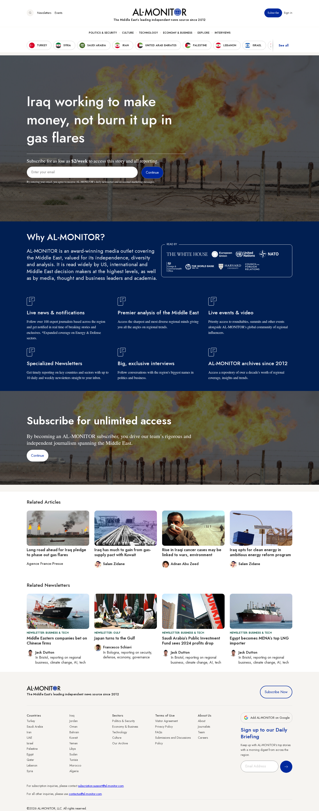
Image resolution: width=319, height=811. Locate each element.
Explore (203, 32)
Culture (128, 32)
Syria (30, 771)
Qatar (30, 760)
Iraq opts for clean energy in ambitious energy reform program (260, 552)
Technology (148, 32)
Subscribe (273, 13)
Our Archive (120, 743)
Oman (73, 726)
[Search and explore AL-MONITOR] (30, 12)
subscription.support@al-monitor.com (101, 786)
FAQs (158, 732)
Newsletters (44, 13)
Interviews (222, 32)
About (201, 721)
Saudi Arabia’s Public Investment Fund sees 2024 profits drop (191, 640)
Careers (203, 737)
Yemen (73, 743)
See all (284, 45)
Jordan (73, 721)
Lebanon (32, 765)
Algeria (74, 771)
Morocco (75, 765)
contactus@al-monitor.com (85, 794)
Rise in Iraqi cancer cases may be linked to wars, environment (191, 552)
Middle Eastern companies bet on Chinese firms (57, 640)
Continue (37, 455)
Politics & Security (103, 32)
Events (58, 13)
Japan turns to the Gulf (114, 638)
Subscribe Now (276, 691)
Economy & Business (177, 32)
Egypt (30, 754)
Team (201, 732)
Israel (30, 743)
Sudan (73, 754)
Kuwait (73, 737)
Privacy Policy (164, 726)
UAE (29, 737)
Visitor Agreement (166, 721)
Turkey (31, 721)
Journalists (204, 726)
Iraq (71, 715)
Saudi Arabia (35, 726)
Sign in (288, 13)
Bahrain (74, 732)
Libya (72, 749)
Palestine (32, 749)
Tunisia (73, 760)
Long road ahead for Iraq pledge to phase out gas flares (56, 552)
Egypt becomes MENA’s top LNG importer (259, 640)
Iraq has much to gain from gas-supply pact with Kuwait (122, 552)
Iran (29, 732)
